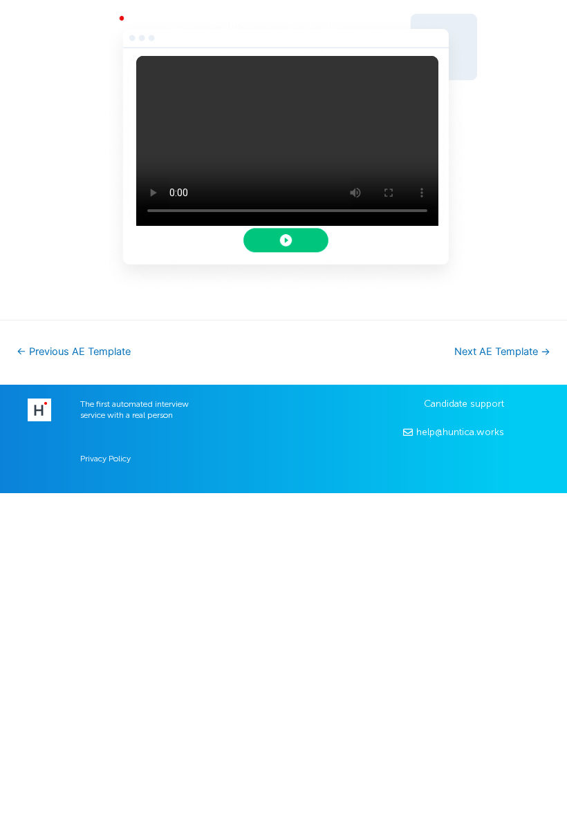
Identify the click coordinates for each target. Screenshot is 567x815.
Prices (178, 25)
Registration (316, 25)
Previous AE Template (74, 351)
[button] (500, 28)
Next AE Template (502, 351)
